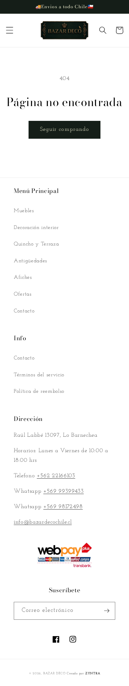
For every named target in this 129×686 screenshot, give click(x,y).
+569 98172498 (63, 507)
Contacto (24, 311)
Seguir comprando (64, 129)
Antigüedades (30, 261)
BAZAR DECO (54, 673)
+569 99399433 (63, 491)
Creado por (83, 673)
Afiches (23, 277)
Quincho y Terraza (36, 244)
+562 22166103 (56, 476)
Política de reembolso (39, 391)
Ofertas (23, 294)
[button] (9, 30)
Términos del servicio (39, 375)
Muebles (24, 211)
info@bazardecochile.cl (43, 522)
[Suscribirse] (106, 611)
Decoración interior (36, 227)
